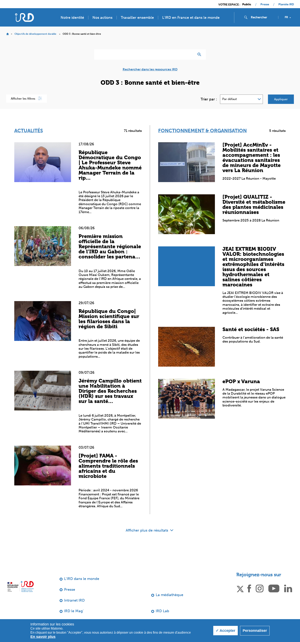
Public (246, 4)
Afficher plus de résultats (147, 530)
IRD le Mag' (74, 611)
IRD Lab (162, 611)
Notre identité (72, 17)
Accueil (7, 34)
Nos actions (102, 17)
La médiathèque (169, 595)
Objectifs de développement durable (35, 33)
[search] (263, 17)
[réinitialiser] (190, 54)
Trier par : (209, 99)
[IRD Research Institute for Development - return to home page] (20, 586)
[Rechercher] (200, 54)
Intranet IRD (74, 600)
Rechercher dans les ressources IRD (150, 69)
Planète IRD (286, 4)
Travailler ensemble (137, 17)
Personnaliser (255, 631)
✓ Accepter (225, 631)
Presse (264, 4)
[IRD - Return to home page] (24, 17)
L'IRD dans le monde (81, 579)
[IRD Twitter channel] (240, 588)
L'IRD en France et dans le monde (191, 17)
